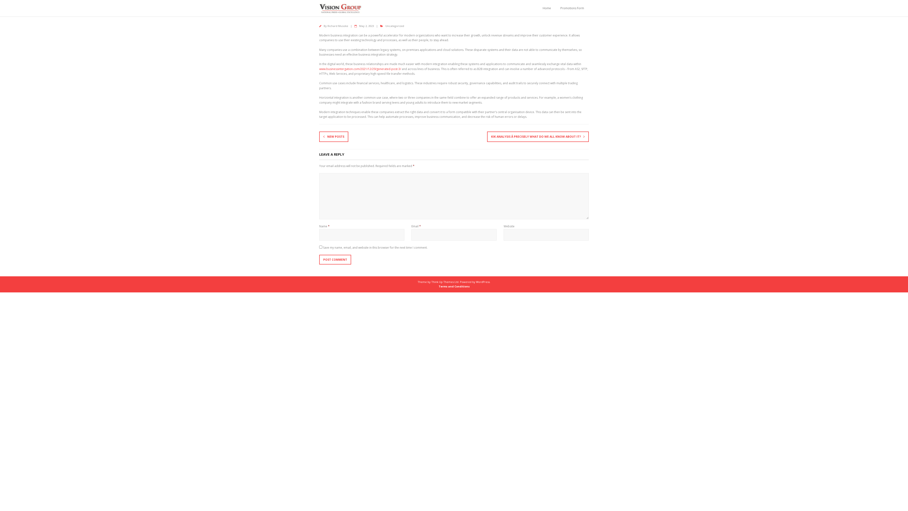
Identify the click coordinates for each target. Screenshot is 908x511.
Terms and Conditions (454, 286)
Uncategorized (394, 26)
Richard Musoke (337, 26)
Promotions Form (572, 8)
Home (547, 8)
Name (324, 226)
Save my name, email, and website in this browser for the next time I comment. (375, 248)
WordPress (483, 282)
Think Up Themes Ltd (444, 282)
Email (416, 226)
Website (509, 226)
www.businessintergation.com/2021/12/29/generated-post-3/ (360, 69)
